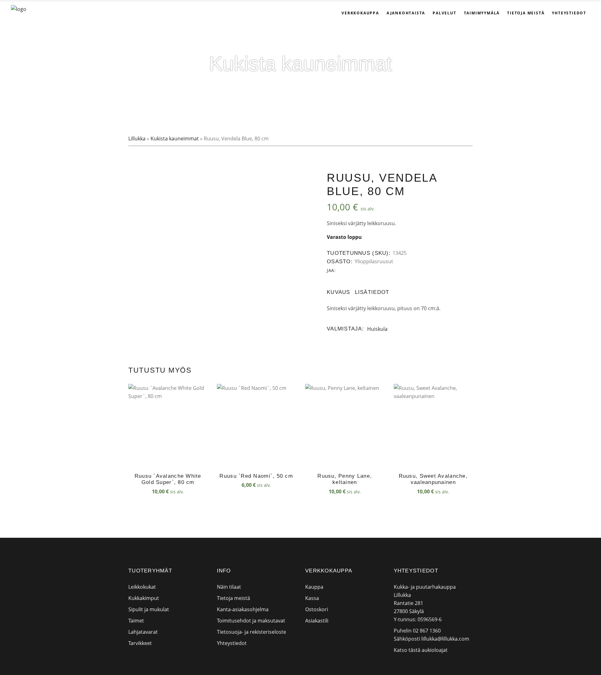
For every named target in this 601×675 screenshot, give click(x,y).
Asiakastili (316, 620)
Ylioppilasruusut (374, 261)
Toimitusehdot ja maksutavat (251, 620)
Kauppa (314, 586)
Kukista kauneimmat (175, 138)
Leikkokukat (142, 586)
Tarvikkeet (140, 643)
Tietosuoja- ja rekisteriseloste (251, 631)
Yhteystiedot (232, 643)
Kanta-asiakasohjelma (243, 609)
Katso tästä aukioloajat (421, 650)
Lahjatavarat (143, 631)
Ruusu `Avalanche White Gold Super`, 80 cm (168, 479)
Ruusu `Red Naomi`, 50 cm (256, 476)
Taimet (136, 620)
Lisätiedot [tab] (372, 292)
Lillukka (137, 138)
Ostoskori (316, 609)
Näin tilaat (229, 586)
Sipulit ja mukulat (148, 609)
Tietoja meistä (233, 598)
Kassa (312, 598)
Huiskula (377, 328)
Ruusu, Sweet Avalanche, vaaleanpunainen (433, 479)
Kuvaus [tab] (338, 292)
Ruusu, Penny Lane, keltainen (344, 479)
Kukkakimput (143, 598)
